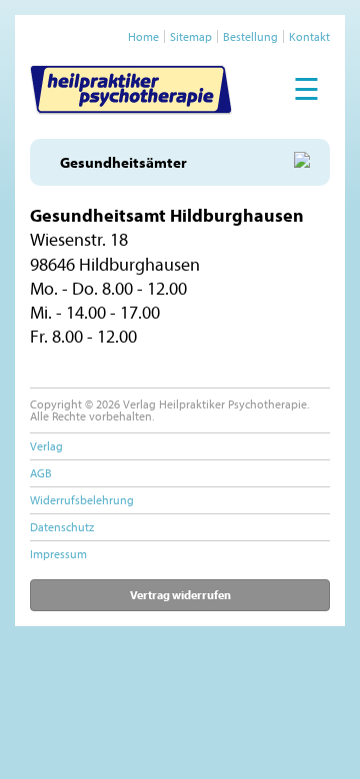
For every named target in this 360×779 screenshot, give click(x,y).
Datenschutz (62, 526)
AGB (41, 472)
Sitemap (191, 36)
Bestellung (250, 36)
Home (143, 36)
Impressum (58, 553)
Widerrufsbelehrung (82, 499)
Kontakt (309, 36)
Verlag (46, 445)
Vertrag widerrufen (180, 594)
